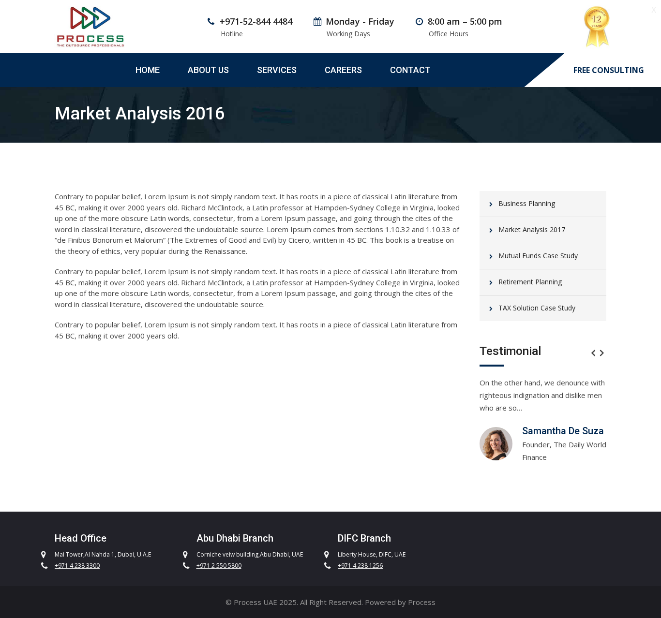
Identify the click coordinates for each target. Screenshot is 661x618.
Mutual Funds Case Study (538, 255)
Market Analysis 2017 (531, 229)
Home (147, 70)
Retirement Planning (530, 281)
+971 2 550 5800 (218, 565)
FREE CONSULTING (608, 70)
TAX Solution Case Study (536, 307)
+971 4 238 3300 (77, 565)
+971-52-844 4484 (256, 21)
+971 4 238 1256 (360, 565)
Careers (343, 70)
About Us (208, 70)
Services (277, 70)
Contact (410, 70)
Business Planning (526, 203)
